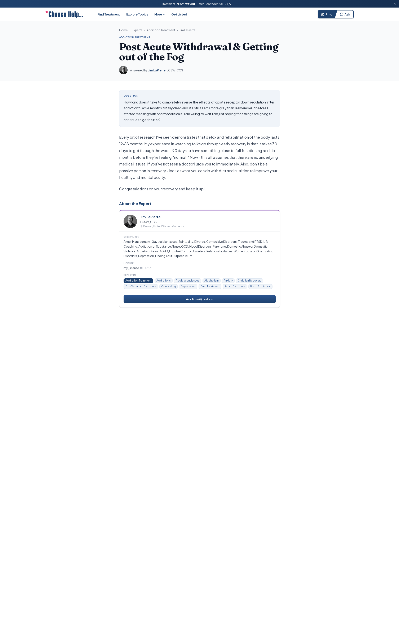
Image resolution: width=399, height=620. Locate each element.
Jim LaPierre (187, 30)
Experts (137, 30)
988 (192, 4)
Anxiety (228, 280)
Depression (188, 286)
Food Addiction (260, 286)
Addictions (163, 280)
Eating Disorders (235, 286)
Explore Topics (137, 14)
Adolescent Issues (187, 280)
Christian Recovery (249, 280)
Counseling (168, 286)
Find (329, 14)
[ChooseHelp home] (64, 14)
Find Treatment (108, 14)
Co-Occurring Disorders (140, 286)
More (158, 14)
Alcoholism (211, 280)
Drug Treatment (210, 286)
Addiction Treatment (161, 30)
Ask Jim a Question (199, 299)
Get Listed (179, 14)
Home (123, 30)
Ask (347, 14)
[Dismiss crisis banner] (395, 4)
